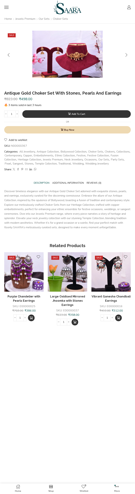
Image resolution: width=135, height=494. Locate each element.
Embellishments (43, 155)
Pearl (8, 164)
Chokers (110, 152)
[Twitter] (14, 169)
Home (8, 19)
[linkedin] (30, 169)
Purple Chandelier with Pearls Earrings (24, 298)
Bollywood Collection (73, 152)
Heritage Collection (29, 159)
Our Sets (44, 19)
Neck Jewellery (73, 159)
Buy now (69, 130)
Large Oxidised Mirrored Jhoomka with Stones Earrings (67, 301)
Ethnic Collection (65, 155)
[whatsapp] (34, 169)
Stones (29, 164)
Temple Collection (46, 164)
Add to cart (78, 114)
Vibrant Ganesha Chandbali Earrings (111, 298)
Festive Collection (98, 155)
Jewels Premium (25, 19)
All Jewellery (27, 152)
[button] (31, 318)
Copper (27, 155)
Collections (123, 152)
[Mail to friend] (26, 169)
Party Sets (117, 159)
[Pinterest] (22, 169)
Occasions (90, 159)
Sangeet (18, 164)
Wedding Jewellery (97, 164)
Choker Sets (60, 19)
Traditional (64, 164)
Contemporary (13, 155)
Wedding (78, 164)
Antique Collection (48, 152)
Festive (81, 155)
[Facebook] (18, 169)
